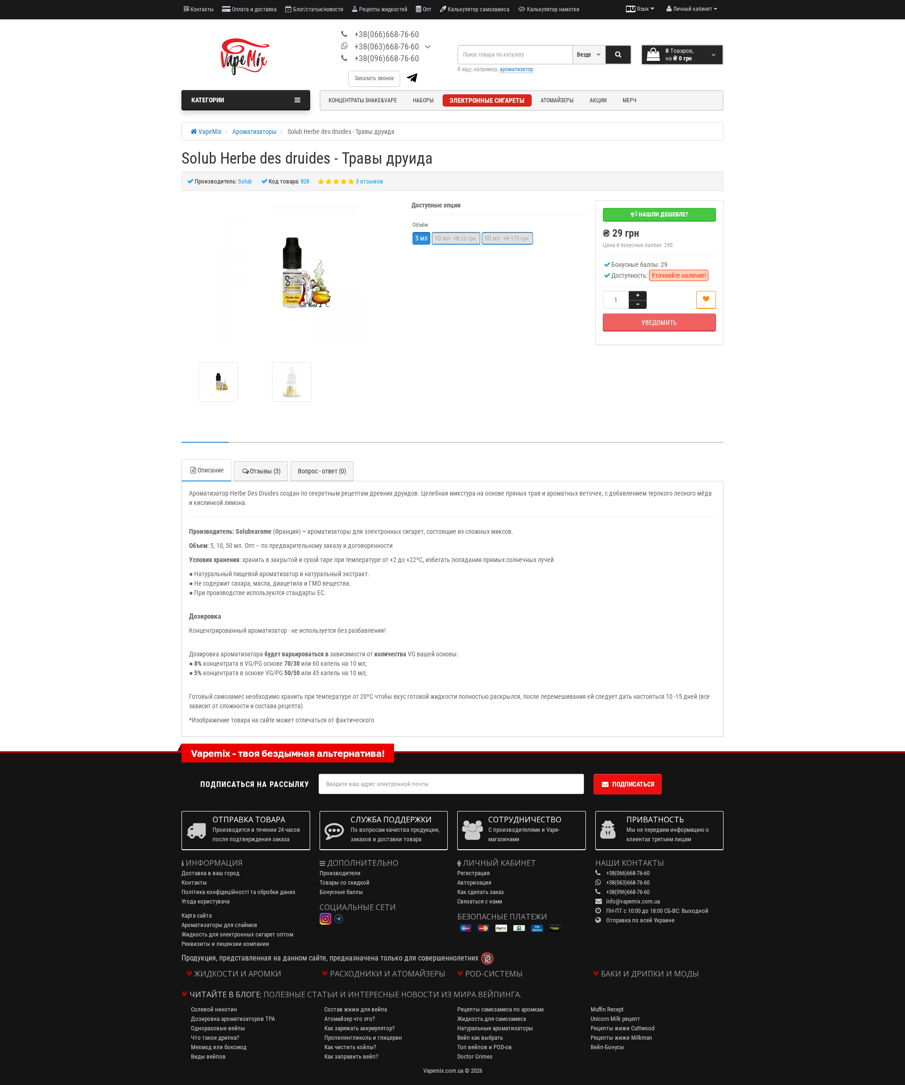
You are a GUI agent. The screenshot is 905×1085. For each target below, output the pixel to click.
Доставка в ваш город (210, 873)
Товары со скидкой (345, 882)
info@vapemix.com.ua (633, 901)
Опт (426, 9)
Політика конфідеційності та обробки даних (238, 891)
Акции (598, 100)
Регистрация (473, 873)
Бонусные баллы (341, 891)
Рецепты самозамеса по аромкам (500, 1009)
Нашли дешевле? (662, 214)
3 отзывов (369, 181)
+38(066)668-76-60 (386, 34)
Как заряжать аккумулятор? (359, 1028)
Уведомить (659, 322)
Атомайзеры (557, 100)
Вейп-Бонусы (607, 1047)
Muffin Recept (607, 1009)
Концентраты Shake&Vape (363, 100)
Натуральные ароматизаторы (495, 1028)
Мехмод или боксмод (219, 1047)
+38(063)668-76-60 (386, 46)
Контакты (201, 9)
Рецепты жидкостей (382, 9)
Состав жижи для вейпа (355, 1009)
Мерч (629, 100)
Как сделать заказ (480, 891)
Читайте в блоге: (225, 994)
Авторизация (474, 882)
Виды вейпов (208, 1056)
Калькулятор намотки (552, 9)
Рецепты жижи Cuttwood (622, 1028)
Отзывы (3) (265, 471)
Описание (210, 470)
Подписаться (633, 784)
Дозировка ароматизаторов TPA (233, 1018)
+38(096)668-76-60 (386, 58)
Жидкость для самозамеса (491, 1018)
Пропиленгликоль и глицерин (363, 1037)
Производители (340, 873)
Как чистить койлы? (350, 1047)
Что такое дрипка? (215, 1037)
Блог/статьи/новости (317, 9)
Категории (207, 100)
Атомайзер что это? (349, 1018)
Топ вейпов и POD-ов (484, 1047)
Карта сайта (196, 915)
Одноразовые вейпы (218, 1028)
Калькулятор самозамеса (478, 9)
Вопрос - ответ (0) (322, 471)
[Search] (618, 55)
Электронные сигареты (487, 100)
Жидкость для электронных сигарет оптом (237, 934)
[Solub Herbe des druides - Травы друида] (291, 273)
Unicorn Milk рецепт (615, 1018)
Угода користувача (205, 901)
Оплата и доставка (253, 9)
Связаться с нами (479, 901)
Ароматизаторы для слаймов (219, 924)
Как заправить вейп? (351, 1056)
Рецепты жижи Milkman (621, 1037)
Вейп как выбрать (480, 1037)
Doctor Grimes (475, 1056)
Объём (420, 225)
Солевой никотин (214, 1009)
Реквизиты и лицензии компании (225, 943)
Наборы (423, 100)
